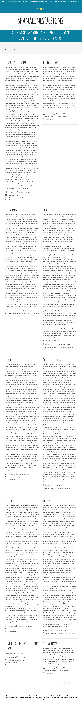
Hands (25, 2)
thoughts (21, 197)
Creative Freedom (52, 359)
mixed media (64, 670)
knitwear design (62, 116)
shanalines (11, 192)
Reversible (75, 2)
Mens (60, 2)
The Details (11, 210)
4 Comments (49, 119)
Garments (17, 2)
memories (14, 197)
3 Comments (72, 633)
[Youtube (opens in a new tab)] (41, 9)
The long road (50, 62)
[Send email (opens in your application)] (44, 9)
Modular (66, 2)
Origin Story (50, 210)
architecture (49, 347)
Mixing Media (50, 643)
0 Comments (12, 200)
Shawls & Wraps (39, 4)
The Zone (10, 500)
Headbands (43, 2)
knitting (53, 116)
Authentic (48, 500)
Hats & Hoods (33, 2)
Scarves (30, 4)
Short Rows (51, 4)
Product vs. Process (16, 62)
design (10, 195)
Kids (55, 2)
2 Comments (49, 350)
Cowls (4, 2)
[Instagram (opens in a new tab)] (37, 9)
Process (9, 359)
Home (50, 2)
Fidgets (10, 2)
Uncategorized (15, 662)
